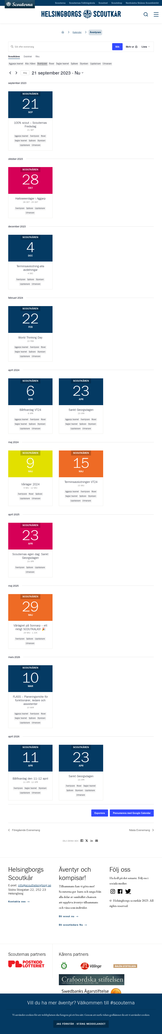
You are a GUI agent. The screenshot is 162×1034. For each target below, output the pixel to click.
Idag (25, 72)
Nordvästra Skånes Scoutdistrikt (142, 3)
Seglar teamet (62, 64)
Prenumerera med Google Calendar (132, 813)
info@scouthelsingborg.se (34, 885)
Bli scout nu (66, 916)
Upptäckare (95, 64)
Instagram (112, 891)
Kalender (77, 32)
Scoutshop (116, 3)
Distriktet (28, 57)
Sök (117, 46)
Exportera (99, 813)
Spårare (74, 64)
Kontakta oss (17, 901)
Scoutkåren (14, 57)
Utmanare (107, 64)
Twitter (127, 891)
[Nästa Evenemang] (16, 73)
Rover (51, 64)
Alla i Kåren (30, 64)
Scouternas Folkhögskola (82, 3)
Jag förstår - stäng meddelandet (81, 1024)
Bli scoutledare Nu (71, 925)
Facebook (120, 891)
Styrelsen (84, 64)
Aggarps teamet (16, 64)
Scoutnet (103, 3)
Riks (37, 57)
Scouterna (60, 3)
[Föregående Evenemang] (10, 73)
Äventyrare (42, 64)
